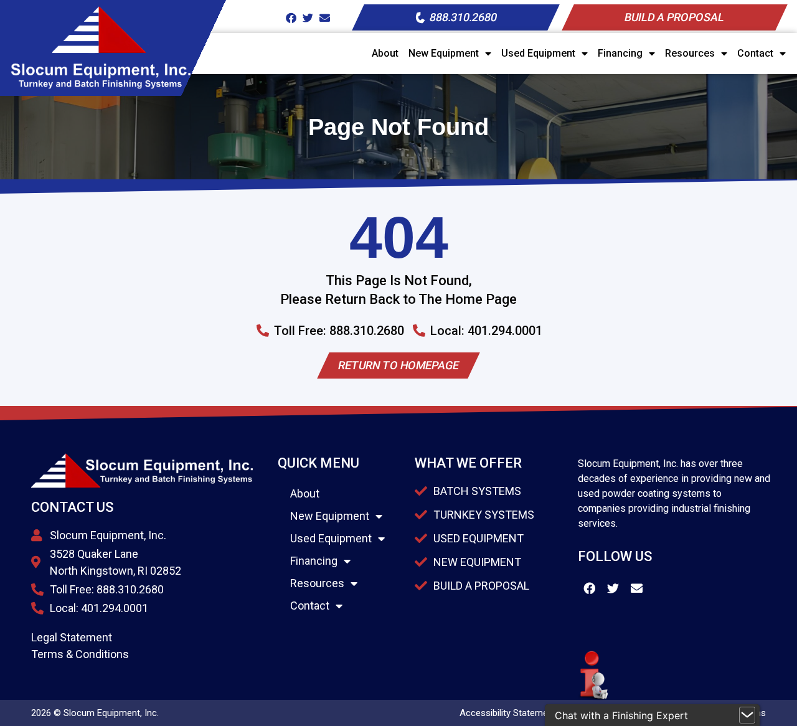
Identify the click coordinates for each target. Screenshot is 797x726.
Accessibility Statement (508, 713)
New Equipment (443, 53)
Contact (755, 53)
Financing (620, 53)
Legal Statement (71, 637)
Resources (690, 53)
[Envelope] (324, 17)
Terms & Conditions (80, 654)
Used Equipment (538, 53)
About (385, 53)
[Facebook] (291, 17)
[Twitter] (307, 17)
